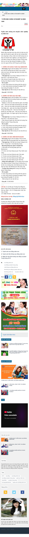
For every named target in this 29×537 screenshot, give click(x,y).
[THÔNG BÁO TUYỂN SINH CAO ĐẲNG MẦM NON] (14, 372)
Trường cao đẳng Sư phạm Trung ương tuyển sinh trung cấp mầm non (18, 344)
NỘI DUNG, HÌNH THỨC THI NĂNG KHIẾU (17, 445)
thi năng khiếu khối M (6, 482)
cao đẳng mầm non (8, 262)
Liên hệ (12, 529)
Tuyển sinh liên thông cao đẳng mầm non (14, 254)
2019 (3, 475)
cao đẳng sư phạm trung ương (11, 265)
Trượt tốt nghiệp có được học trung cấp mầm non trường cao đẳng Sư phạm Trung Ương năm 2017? (18, 352)
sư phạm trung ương (12, 480)
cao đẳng (8, 475)
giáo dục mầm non (20, 478)
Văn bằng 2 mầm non (9, 274)
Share (2, 276)
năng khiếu (4, 480)
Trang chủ (3, 529)
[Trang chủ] (2, 12)
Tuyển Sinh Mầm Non (9, 334)
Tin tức (8, 529)
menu (26, 23)
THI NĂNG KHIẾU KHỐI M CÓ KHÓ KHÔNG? (17, 451)
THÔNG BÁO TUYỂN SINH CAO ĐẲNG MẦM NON (12, 380)
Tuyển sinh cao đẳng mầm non (11, 251)
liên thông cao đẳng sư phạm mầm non (13, 269)
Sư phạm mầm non (19, 271)
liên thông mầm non (8, 271)
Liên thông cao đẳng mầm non (11, 267)
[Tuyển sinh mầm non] (14, 4)
